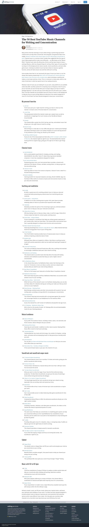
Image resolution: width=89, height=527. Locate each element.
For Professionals (63, 510)
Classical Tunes (28, 168)
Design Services (36, 511)
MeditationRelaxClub (29, 301)
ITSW (25, 468)
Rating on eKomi (12, 516)
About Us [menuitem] (73, 2)
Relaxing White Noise (29, 325)
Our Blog (47, 511)
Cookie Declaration (75, 518)
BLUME (26, 190)
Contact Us (74, 510)
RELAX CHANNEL (28, 175)
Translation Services (37, 510)
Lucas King (27, 112)
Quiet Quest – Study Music (31, 198)
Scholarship (47, 518)
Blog (23, 36)
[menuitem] (57, 2)
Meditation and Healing (30, 253)
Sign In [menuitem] (79, 2)
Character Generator (49, 510)
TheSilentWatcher (29, 331)
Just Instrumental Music (30, 160)
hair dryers (51, 227)
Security (73, 513)
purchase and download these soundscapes (42, 341)
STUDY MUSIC (27, 232)
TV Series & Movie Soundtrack (32, 357)
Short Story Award (48, 515)
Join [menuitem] (85, 2)
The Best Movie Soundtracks (31, 370)
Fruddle (26, 420)
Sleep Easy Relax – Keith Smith (32, 280)
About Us (73, 508)
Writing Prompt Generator (50, 508)
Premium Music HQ (29, 364)
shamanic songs (42, 227)
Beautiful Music (28, 450)
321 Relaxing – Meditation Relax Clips (34, 305)
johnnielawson (28, 339)
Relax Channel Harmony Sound (32, 225)
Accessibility (74, 511)
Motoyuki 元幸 (28, 476)
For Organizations (63, 511)
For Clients (62, 508)
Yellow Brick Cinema (29, 211)
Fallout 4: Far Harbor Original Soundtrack (35, 378)
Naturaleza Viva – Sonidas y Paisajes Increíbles (36, 346)
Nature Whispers (28, 319)
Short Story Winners (49, 516)
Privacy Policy (74, 516)
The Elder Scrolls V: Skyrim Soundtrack (34, 430)
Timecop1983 (27, 457)
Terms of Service (75, 515)
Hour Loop (27, 391)
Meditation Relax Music (30, 273)
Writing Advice (29, 36)
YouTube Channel (48, 513)
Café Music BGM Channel (30, 135)
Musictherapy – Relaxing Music (32, 288)
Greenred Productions (30, 246)
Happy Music (27, 444)
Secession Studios (29, 426)
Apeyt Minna (27, 483)
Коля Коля (27, 384)
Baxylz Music (27, 403)
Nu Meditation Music (29, 261)
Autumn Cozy (27, 126)
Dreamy (26, 120)
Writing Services (36, 513)
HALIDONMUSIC (28, 152)
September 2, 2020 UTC (37, 47)
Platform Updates (63, 513)
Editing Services (36, 508)
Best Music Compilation (30, 269)
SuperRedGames (28, 410)
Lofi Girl (26, 106)
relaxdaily (26, 205)
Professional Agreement (76, 520)
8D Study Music (28, 294)
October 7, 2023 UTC (38, 49)
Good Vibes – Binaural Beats (31, 217)
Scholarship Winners (49, 520)
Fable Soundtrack (28, 397)
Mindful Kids (27, 238)
